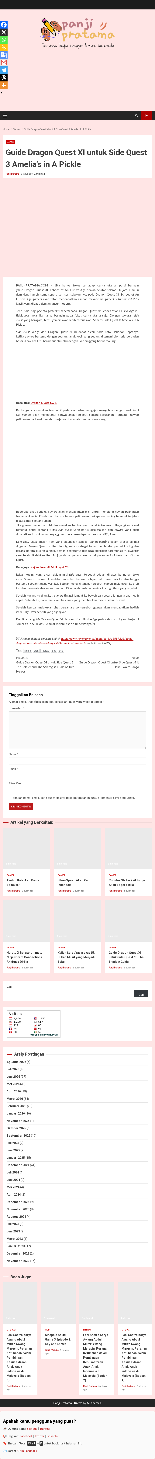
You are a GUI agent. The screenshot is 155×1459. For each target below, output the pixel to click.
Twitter (39, 1436)
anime (27, 651)
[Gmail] (4, 62)
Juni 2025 (13, 1150)
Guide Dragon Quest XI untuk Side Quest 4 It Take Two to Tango (109, 662)
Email (13, 768)
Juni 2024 (13, 1180)
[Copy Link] (4, 47)
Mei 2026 (13, 1084)
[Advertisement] (77, 372)
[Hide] (1, 92)
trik (61, 651)
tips (54, 651)
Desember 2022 (18, 1253)
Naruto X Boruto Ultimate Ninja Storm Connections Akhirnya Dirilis (26, 921)
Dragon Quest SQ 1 (43, 402)
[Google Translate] (4, 55)
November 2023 (18, 1209)
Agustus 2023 (16, 1216)
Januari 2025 (16, 1157)
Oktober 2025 (16, 1128)
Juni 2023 (13, 1231)
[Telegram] (4, 70)
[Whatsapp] (4, 40)
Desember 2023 (18, 1202)
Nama (14, 754)
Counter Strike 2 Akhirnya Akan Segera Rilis (128, 848)
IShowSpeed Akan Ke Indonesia (77, 848)
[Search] (136, 115)
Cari (9, 986)
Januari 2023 (16, 1246)
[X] (4, 32)
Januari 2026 (16, 1113)
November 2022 (18, 1261)
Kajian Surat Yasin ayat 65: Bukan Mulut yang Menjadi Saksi (77, 921)
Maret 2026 (15, 1099)
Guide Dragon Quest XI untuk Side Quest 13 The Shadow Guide (128, 921)
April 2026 (14, 1091)
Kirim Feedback (27, 1450)
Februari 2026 (16, 1106)
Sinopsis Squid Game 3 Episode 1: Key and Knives (58, 1303)
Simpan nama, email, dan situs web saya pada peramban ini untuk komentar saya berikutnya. (74, 797)
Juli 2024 (13, 1172)
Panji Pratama (13, 174)
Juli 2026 (13, 1069)
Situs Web (15, 783)
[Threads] (4, 77)
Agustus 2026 (16, 1062)
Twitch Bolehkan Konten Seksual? (26, 848)
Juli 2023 (13, 1224)
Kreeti (78, 1403)
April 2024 (14, 1194)
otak (36, 651)
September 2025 (18, 1135)
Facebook (26, 1436)
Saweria (32, 1428)
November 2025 (18, 1121)
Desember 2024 (18, 1165)
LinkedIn (52, 1436)
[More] (4, 85)
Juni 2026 (13, 1076)
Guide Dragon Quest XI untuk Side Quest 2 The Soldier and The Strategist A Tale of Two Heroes (45, 664)
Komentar (16, 708)
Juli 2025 (13, 1143)
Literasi (11, 1330)
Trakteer (45, 1428)
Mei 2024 (13, 1187)
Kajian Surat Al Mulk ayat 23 (49, 567)
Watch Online (146, 115)
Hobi (47, 1330)
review (45, 651)
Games (10, 142)
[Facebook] (4, 25)
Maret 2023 (15, 1239)
